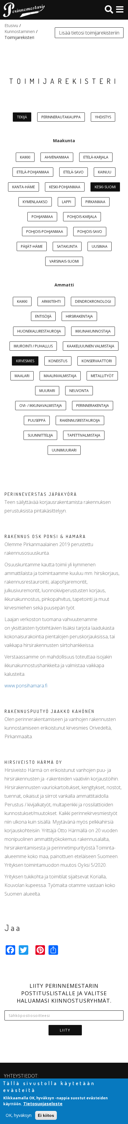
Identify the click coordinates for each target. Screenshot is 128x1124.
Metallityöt (102, 375)
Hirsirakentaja (79, 316)
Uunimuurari (64, 450)
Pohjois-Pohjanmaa (44, 231)
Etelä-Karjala (95, 157)
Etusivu (11, 25)
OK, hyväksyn (19, 1115)
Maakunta (64, 140)
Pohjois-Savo (89, 231)
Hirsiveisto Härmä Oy (33, 762)
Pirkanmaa (95, 201)
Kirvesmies (25, 360)
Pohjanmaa (42, 216)
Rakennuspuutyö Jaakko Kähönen (49, 711)
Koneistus (58, 360)
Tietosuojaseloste (43, 1103)
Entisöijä (43, 316)
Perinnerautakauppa (61, 117)
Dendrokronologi (93, 301)
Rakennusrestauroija (80, 420)
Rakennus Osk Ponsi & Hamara (45, 536)
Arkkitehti (51, 301)
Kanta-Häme (23, 186)
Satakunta (67, 246)
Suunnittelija (40, 435)
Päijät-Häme (32, 246)
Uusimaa (99, 246)
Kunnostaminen (19, 31)
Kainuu (104, 172)
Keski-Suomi (105, 186)
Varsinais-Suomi (64, 261)
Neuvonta (79, 390)
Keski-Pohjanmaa (64, 186)
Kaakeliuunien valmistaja (90, 346)
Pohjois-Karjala (82, 216)
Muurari (47, 390)
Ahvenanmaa (57, 157)
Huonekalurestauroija (39, 331)
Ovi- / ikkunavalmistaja (40, 405)
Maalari (22, 375)
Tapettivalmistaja (83, 435)
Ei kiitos (46, 1115)
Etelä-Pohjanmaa (33, 172)
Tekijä (22, 117)
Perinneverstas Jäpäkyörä (40, 494)
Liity (65, 1030)
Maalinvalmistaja (60, 375)
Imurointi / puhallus (33, 346)
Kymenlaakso (35, 201)
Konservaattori (97, 360)
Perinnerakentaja (92, 405)
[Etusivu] (22, 9)
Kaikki (25, 157)
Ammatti (64, 285)
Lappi (66, 201)
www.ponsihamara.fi (25, 685)
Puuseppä (37, 420)
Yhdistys (103, 117)
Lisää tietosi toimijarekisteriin (89, 32)
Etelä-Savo (73, 172)
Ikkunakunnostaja (93, 331)
